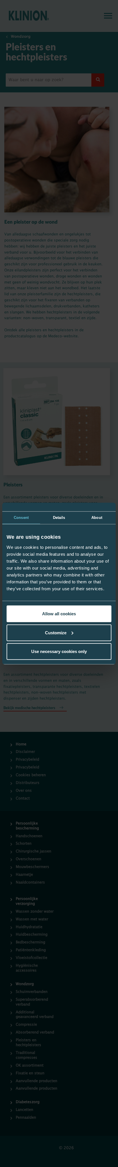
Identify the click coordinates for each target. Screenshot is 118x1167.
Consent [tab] (21, 517)
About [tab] (96, 517)
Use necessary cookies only (59, 651)
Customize (55, 632)
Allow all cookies (59, 613)
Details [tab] (59, 517)
